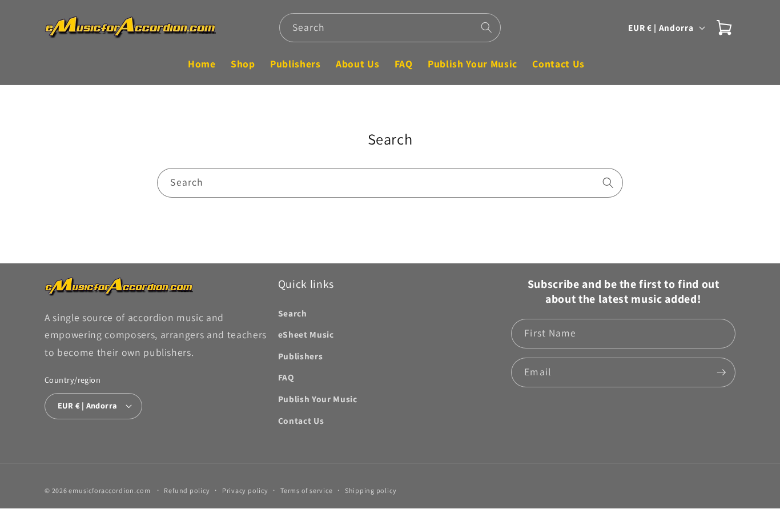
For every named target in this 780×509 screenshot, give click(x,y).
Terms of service (306, 490)
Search (292, 313)
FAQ (286, 377)
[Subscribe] (721, 372)
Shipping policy (371, 490)
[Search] (486, 27)
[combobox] (390, 28)
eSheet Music (306, 334)
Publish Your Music (317, 398)
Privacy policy (245, 490)
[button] (724, 27)
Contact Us (301, 420)
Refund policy (187, 490)
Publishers (300, 356)
